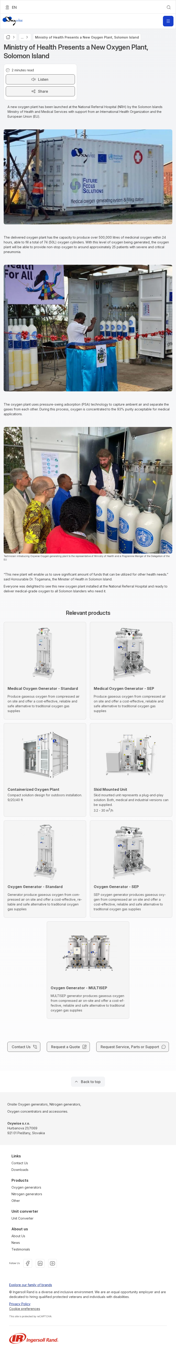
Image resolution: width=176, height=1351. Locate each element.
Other (15, 1201)
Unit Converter (22, 1218)
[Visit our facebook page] (27, 1263)
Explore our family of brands (30, 1285)
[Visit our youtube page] (52, 1263)
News (15, 1243)
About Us (18, 1236)
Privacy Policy (19, 1304)
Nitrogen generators (26, 1194)
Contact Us (19, 1163)
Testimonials (20, 1249)
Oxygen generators (26, 1187)
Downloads (19, 1170)
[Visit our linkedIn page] (40, 1263)
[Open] (168, 21)
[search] (168, 7)
